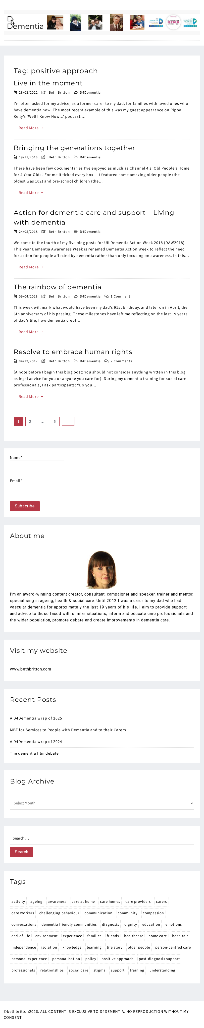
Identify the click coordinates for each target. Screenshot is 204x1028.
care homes (110, 901)
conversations (23, 924)
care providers (138, 901)
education (151, 924)
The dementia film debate (34, 753)
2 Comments (121, 361)
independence (23, 947)
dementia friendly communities (69, 924)
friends (113, 936)
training (137, 970)
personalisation (66, 959)
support (118, 970)
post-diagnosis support (159, 959)
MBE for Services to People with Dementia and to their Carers (68, 730)
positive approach (118, 959)
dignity (130, 924)
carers (161, 901)
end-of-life (20, 936)
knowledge (72, 947)
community (128, 913)
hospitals (180, 936)
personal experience (29, 959)
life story (115, 947)
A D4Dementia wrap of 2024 (36, 741)
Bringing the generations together (74, 148)
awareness (57, 901)
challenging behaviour (59, 913)
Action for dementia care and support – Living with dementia (94, 217)
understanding (162, 970)
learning (94, 947)
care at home (83, 901)
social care (78, 970)
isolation (49, 947)
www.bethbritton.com (30, 669)
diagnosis (110, 924)
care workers (22, 913)
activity (18, 901)
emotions (173, 924)
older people (139, 947)
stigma (100, 970)
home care (158, 936)
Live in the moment (48, 83)
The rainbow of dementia (58, 287)
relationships (52, 970)
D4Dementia (90, 92)
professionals (23, 970)
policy (90, 959)
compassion (153, 913)
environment (46, 936)
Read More (31, 127)
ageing (36, 901)
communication (98, 913)
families (94, 936)
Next (68, 421)
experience (72, 936)
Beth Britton (59, 92)
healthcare (133, 936)
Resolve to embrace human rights (73, 352)
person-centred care (173, 947)
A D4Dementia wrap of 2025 (36, 718)
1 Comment (120, 296)
